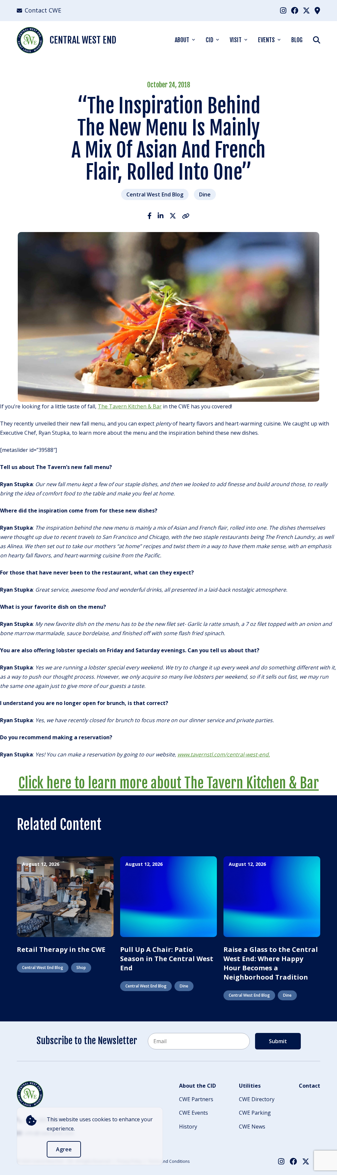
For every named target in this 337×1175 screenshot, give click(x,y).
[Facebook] (294, 10)
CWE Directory (256, 1099)
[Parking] (317, 10)
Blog (296, 40)
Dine (205, 194)
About (182, 40)
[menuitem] (283, 10)
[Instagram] (283, 10)
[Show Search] (316, 40)
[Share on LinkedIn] (161, 215)
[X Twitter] (306, 10)
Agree (64, 1149)
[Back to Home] (30, 1094)
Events (266, 40)
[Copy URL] (186, 215)
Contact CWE (43, 10)
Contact (309, 1085)
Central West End (83, 40)
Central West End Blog (154, 194)
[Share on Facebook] (149, 215)
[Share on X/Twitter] (172, 215)
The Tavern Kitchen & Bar (130, 406)
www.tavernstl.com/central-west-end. (223, 754)
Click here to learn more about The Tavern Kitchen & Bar (168, 783)
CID (209, 40)
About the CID (197, 1085)
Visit (236, 40)
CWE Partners (196, 1099)
